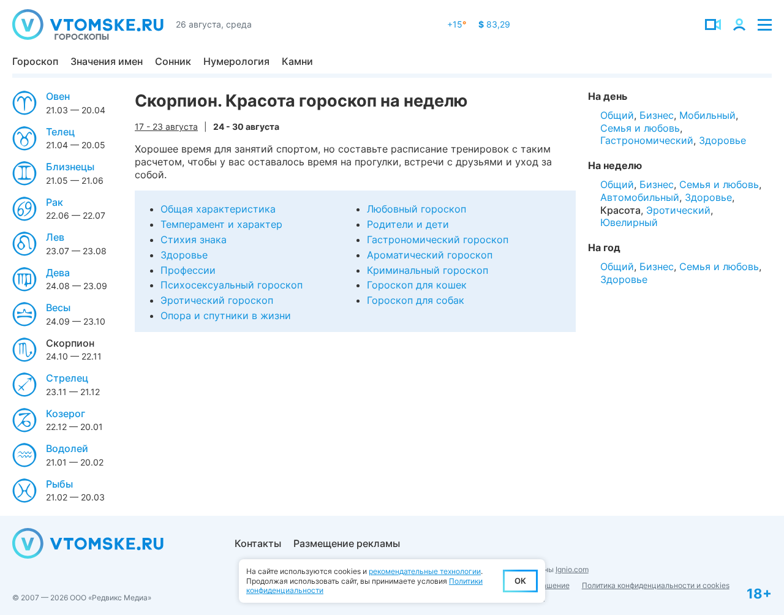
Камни (297, 61)
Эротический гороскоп (216, 300)
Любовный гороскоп (416, 209)
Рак (54, 202)
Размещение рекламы (346, 543)
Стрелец (67, 378)
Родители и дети (408, 224)
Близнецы (70, 166)
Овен (58, 96)
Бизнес (656, 115)
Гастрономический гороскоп (437, 239)
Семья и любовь (640, 128)
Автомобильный (639, 197)
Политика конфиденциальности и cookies (655, 585)
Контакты (258, 543)
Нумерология (236, 61)
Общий (617, 115)
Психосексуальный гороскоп (231, 285)
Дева (58, 272)
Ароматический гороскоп (429, 255)
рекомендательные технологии (425, 571)
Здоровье (184, 255)
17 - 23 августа (166, 126)
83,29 (494, 24)
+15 (456, 24)
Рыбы (59, 484)
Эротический (678, 210)
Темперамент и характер (221, 224)
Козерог (65, 413)
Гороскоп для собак (415, 300)
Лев (55, 237)
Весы (58, 307)
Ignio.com (572, 569)
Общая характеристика (218, 209)
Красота (620, 210)
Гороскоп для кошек (417, 285)
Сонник (173, 61)
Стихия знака (193, 239)
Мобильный (707, 115)
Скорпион (70, 343)
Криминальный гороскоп (427, 270)
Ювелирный (629, 222)
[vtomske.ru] (88, 24)
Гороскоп (35, 61)
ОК (520, 581)
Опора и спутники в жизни (225, 315)
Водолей (67, 448)
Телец (60, 132)
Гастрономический (646, 140)
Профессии (188, 270)
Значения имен (106, 61)
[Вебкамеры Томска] (713, 24)
